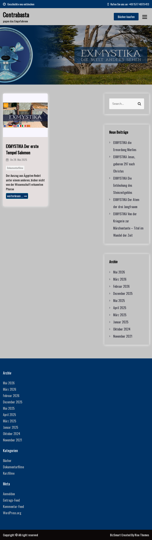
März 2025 (119, 314)
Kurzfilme (8, 473)
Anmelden (9, 493)
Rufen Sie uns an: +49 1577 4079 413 (129, 4)
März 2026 (119, 279)
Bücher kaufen (126, 16)
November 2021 (122, 336)
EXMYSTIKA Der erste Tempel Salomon (22, 149)
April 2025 (119, 307)
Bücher (7, 460)
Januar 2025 (120, 322)
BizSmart (115, 535)
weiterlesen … (15, 196)
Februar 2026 (121, 286)
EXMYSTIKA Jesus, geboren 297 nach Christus (124, 163)
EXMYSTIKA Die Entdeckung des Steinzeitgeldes (122, 185)
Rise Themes (142, 535)
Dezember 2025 (123, 293)
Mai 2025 (119, 300)
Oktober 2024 (121, 329)
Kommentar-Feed (13, 506)
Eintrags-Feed (11, 500)
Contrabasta (16, 14)
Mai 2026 (119, 272)
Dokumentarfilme (15, 168)
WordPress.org (12, 512)
